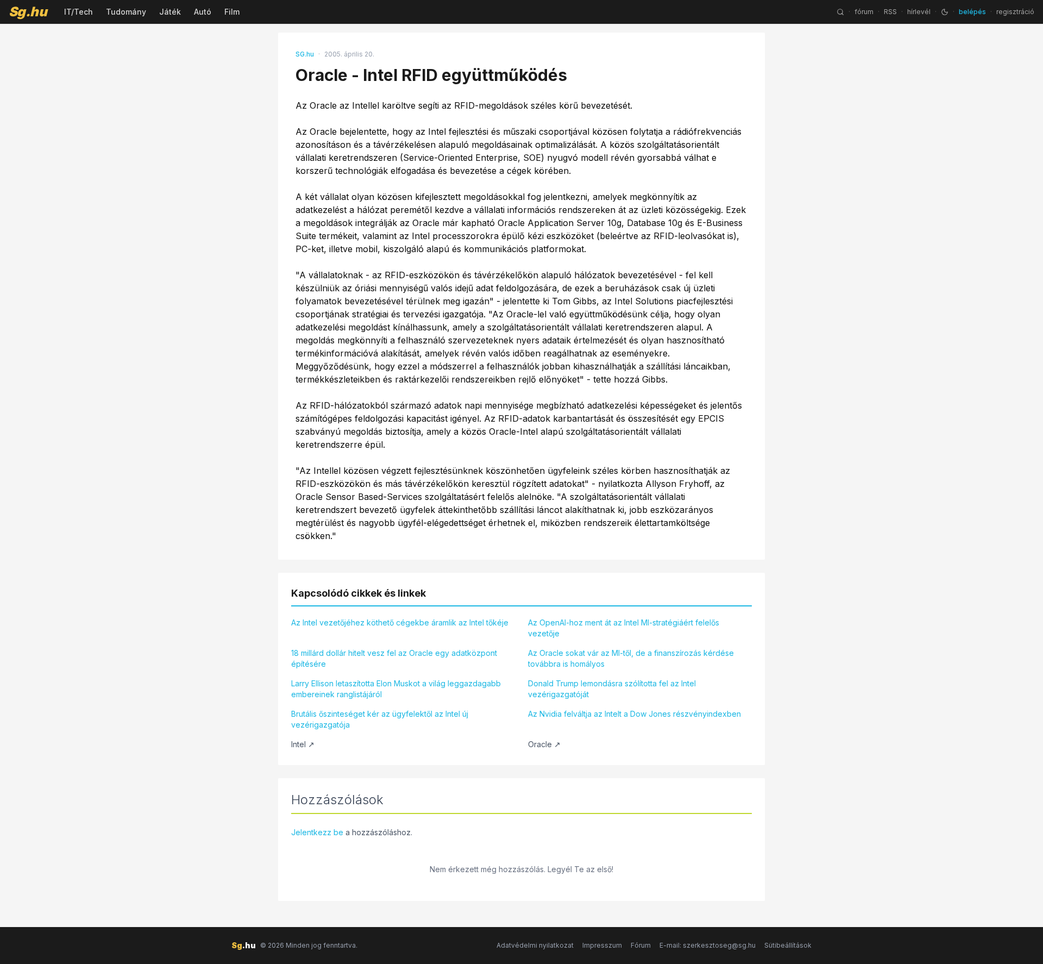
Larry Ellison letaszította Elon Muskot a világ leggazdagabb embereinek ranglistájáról (396, 689)
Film (232, 11)
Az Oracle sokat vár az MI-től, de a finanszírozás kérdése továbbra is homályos (631, 658)
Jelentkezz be (317, 832)
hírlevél (919, 12)
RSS (890, 12)
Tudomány (126, 11)
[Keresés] (840, 12)
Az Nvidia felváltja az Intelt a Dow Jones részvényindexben (634, 713)
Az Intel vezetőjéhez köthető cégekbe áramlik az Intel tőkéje (399, 622)
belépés (972, 12)
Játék (170, 11)
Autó (202, 11)
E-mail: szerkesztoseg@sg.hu (707, 945)
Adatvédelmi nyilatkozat (535, 945)
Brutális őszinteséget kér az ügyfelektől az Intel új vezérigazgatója (379, 719)
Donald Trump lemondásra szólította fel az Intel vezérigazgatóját (612, 689)
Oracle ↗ (544, 744)
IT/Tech (78, 11)
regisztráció (1015, 12)
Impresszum (602, 945)
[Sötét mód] (944, 12)
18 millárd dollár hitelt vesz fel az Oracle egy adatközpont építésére (394, 658)
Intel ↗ (303, 744)
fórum (864, 12)
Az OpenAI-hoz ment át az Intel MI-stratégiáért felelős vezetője (623, 628)
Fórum (641, 945)
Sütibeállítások (788, 945)
